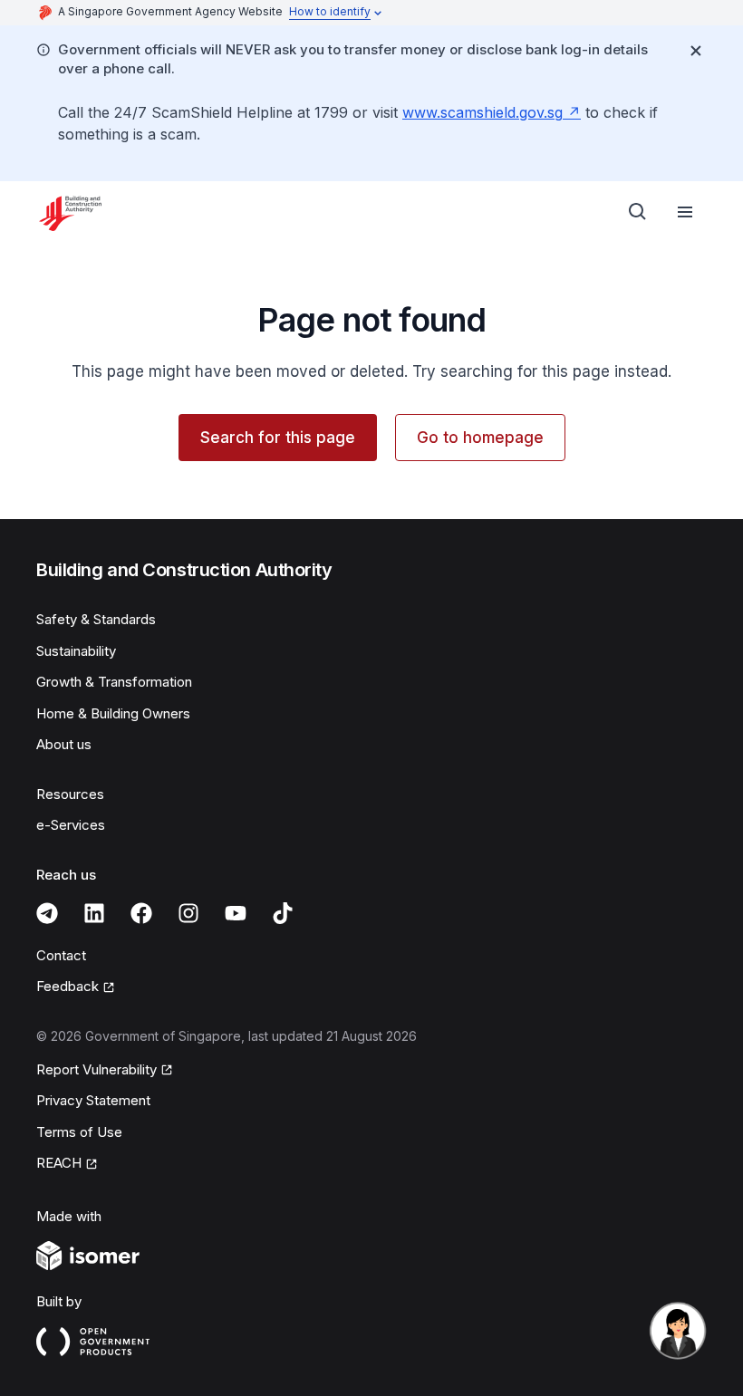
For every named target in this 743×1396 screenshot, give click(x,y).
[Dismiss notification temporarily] (696, 50)
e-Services (70, 824)
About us (64, 744)
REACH (59, 1162)
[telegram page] (47, 913)
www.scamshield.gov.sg (482, 112)
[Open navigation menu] (685, 212)
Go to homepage (480, 437)
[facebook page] (141, 913)
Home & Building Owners (113, 713)
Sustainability (76, 650)
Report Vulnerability (96, 1069)
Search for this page (277, 437)
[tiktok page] (283, 913)
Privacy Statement (93, 1100)
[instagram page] (188, 913)
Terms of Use (79, 1132)
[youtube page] (235, 913)
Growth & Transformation (114, 681)
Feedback (67, 986)
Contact (61, 955)
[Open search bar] (638, 212)
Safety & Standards (96, 619)
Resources (70, 794)
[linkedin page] (94, 913)
